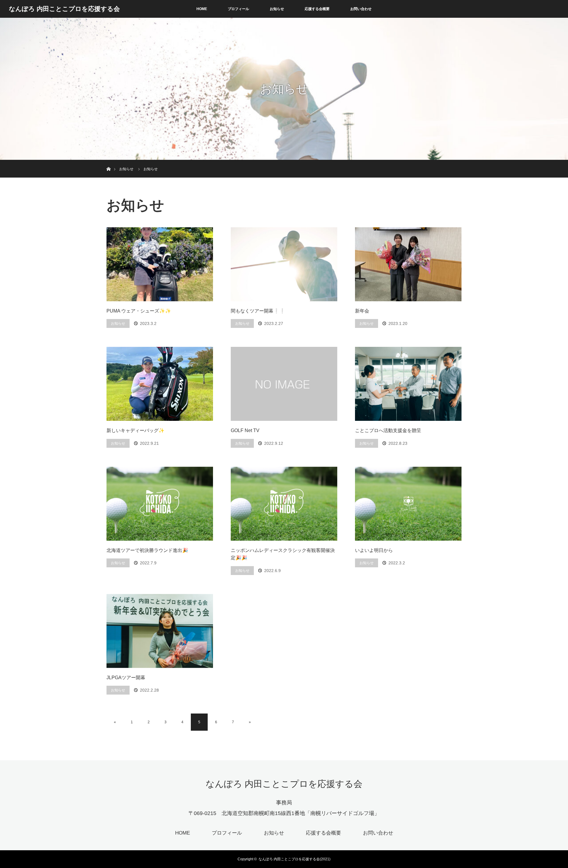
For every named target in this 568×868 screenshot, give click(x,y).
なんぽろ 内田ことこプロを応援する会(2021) (294, 859)
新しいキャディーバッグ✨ (135, 430)
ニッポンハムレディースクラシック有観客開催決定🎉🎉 (283, 554)
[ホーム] (108, 162)
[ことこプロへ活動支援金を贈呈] (408, 384)
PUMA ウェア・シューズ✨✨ (138, 310)
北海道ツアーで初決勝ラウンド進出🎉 (147, 550)
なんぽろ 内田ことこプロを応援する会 (64, 8)
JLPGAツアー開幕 (125, 677)
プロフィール (238, 9)
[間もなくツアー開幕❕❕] (284, 264)
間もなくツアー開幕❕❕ (258, 310)
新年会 (362, 310)
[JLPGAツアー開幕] (159, 631)
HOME (201, 9)
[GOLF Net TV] (284, 384)
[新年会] (408, 264)
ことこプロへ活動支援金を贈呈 (388, 430)
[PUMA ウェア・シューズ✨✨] (159, 264)
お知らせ (277, 9)
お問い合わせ (361, 9)
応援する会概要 (317, 9)
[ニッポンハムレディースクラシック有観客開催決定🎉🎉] (284, 504)
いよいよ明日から (374, 550)
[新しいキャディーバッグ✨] (159, 384)
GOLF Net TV (245, 430)
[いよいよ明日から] (408, 504)
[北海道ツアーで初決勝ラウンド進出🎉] (159, 504)
